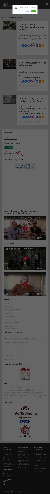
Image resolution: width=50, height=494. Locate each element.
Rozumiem (33, 11)
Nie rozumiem (27, 11)
